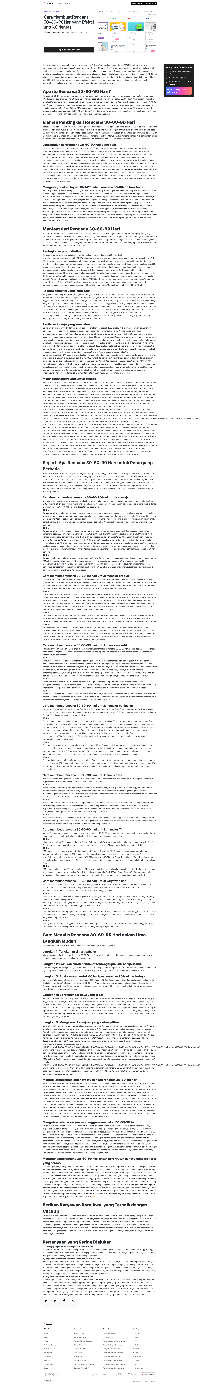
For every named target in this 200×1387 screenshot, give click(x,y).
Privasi (145, 1381)
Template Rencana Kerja (111, 1349)
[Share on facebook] (64, 1301)
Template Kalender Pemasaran (113, 1368)
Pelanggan (48, 1352)
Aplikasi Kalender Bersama (83, 1341)
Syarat (152, 1381)
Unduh (46, 1341)
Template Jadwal (109, 1333)
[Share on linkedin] (55, 1301)
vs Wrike (136, 1360)
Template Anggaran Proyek (112, 1360)
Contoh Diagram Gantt (81, 1345)
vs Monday (136, 1333)
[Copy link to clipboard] (73, 1301)
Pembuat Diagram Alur (81, 1360)
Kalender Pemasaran (81, 1337)
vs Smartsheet (138, 1368)
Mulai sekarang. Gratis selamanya (144, 3)
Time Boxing (78, 1352)
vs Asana (136, 1337)
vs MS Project (137, 1364)
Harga (46, 1333)
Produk (46, 1337)
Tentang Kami (49, 1364)
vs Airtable (136, 1349)
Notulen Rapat (79, 1356)
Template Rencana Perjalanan (113, 1352)
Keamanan (136, 1381)
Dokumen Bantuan (50, 1345)
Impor (46, 1368)
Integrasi (47, 1360)
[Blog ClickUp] (48, 3)
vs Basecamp (137, 1356)
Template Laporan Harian (112, 1356)
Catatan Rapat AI (80, 1349)
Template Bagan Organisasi (112, 1345)
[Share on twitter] (45, 1301)
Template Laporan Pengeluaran (114, 1341)
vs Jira (135, 1341)
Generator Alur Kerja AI (81, 1368)
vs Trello (135, 1345)
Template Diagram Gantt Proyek (114, 1364)
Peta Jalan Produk (50, 1349)
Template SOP (108, 1337)
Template (47, 1356)
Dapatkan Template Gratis (69, 50)
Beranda (60, 3)
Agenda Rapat (79, 1333)
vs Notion (136, 1352)
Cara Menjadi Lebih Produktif (84, 1364)
